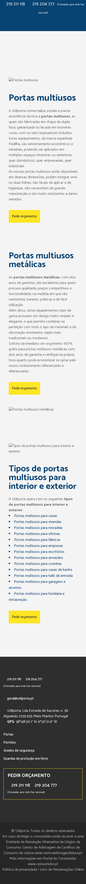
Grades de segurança (18, 750)
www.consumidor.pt (43, 864)
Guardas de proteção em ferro (25, 758)
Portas (8, 734)
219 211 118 (15, 4)
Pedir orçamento (24, 216)
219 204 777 (43, 4)
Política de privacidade (19, 869)
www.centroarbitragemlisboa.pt (58, 853)
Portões (9, 742)
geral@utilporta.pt (20, 698)
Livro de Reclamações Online (62, 869)
